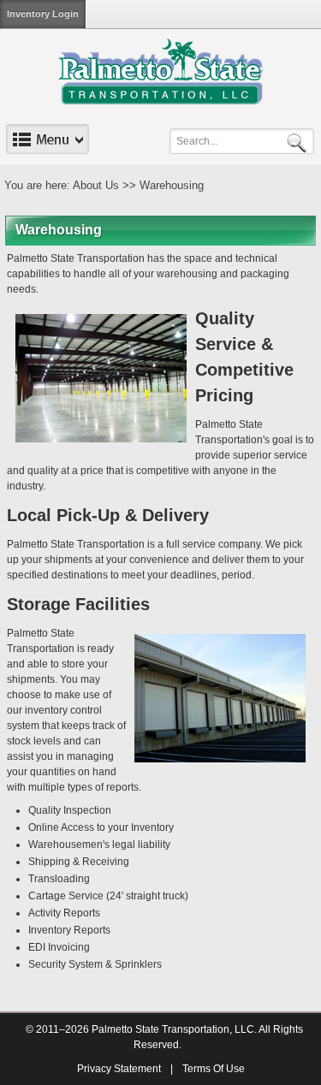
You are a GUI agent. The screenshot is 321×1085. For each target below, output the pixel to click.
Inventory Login (43, 14)
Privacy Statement (119, 1069)
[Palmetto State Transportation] (160, 71)
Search (299, 141)
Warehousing (172, 185)
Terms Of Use (213, 1069)
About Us (96, 185)
